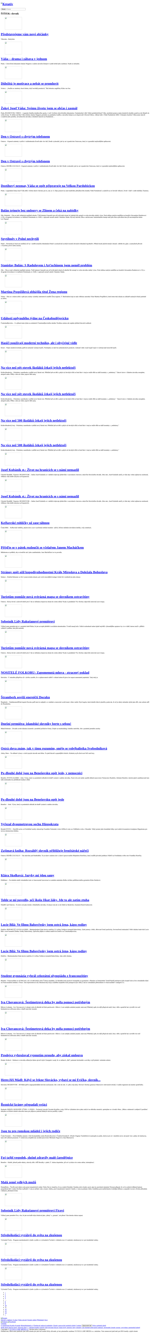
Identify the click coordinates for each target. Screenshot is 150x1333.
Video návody (22, 1320)
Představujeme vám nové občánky (25, 34)
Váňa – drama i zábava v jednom (24, 59)
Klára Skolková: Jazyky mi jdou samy (27, 875)
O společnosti (5, 1325)
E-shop (15, 1320)
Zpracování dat (86, 1325)
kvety (65, 1327)
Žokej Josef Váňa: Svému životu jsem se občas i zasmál (39, 108)
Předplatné (40, 1320)
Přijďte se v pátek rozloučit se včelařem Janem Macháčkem (42, 547)
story (74, 1327)
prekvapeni (94, 1327)
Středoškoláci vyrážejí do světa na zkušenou (31, 1235)
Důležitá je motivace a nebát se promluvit (30, 83)
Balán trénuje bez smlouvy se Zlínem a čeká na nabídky (39, 210)
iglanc (126, 1327)
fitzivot (11, 1327)
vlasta (61, 1327)
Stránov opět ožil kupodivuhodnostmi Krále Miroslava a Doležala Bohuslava (54, 572)
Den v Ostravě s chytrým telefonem (25, 136)
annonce (70, 1327)
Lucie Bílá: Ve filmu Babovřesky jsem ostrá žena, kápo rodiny (44, 924)
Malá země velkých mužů (18, 1182)
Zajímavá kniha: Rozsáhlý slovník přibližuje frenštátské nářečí (45, 850)
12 (6, 1309)
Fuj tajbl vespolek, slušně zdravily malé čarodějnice (37, 1157)
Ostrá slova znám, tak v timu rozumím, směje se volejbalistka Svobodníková (54, 748)
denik (3, 1327)
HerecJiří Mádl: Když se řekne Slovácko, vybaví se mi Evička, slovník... (51, 1080)
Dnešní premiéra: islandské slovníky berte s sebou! (36, 723)
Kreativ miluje (32, 1320)
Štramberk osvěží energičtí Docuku (25, 697)
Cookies (78, 1325)
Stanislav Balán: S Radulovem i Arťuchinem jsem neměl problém (46, 265)
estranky (79, 1327)
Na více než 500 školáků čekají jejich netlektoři (33, 420)
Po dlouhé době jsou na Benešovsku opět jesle (32, 799)
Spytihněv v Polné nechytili (20, 239)
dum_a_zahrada (29, 1327)
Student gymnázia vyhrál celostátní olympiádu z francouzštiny (44, 976)
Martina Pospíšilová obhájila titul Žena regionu (34, 292)
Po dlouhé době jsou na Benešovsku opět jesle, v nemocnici (41, 773)
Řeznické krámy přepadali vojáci (24, 1104)
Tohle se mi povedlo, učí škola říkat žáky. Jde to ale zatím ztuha (45, 900)
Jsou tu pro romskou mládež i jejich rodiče (30, 1131)
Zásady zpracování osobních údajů (64, 1325)
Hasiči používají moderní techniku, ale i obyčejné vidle (39, 343)
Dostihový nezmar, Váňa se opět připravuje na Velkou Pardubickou (48, 186)
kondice (37, 1327)
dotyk (7, 1327)
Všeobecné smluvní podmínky (43, 1325)
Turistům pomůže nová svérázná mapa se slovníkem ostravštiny (45, 596)
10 (6, 1305)
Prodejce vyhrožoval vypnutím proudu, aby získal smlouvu (42, 1055)
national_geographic (104, 1327)
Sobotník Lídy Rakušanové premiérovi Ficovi (32, 1210)
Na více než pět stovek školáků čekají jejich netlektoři (38, 367)
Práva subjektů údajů (99, 1325)
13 (6, 1311)
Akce (46, 1320)
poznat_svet (120, 1327)
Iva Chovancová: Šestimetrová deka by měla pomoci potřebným (45, 1002)
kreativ (113, 1327)
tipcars (56, 1327)
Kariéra (12, 1325)
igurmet (87, 1327)
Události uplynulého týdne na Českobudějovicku (35, 318)
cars (83, 1327)
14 (6, 1313)
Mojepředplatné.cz (27, 1325)
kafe (46, 1327)
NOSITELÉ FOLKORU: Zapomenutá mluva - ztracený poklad (45, 672)
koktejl (138, 1327)
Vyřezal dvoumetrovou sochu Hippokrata (29, 824)
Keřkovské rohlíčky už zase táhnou (25, 523)
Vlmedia (3, 1323)
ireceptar (51, 1327)
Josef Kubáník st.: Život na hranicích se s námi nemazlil (40, 470)
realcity (42, 1327)
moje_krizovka (19, 1327)
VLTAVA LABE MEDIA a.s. (19, 1329)
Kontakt (17, 1325)
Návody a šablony (7, 1320)
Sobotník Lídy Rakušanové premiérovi (28, 621)
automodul (132, 1327)
